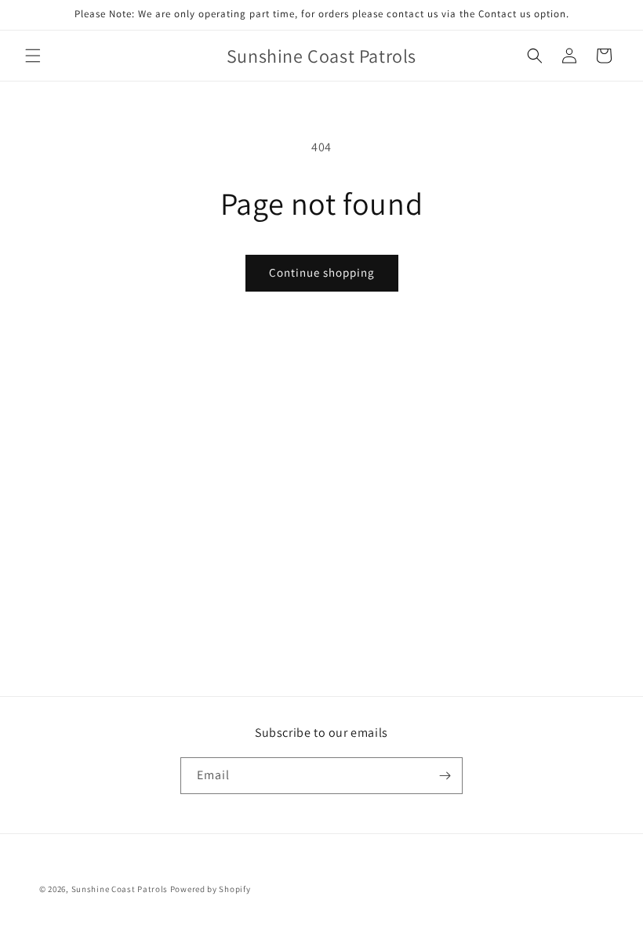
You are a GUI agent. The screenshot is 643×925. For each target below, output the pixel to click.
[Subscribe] (444, 775)
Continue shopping (322, 272)
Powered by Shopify (210, 888)
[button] (33, 55)
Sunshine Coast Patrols (119, 888)
